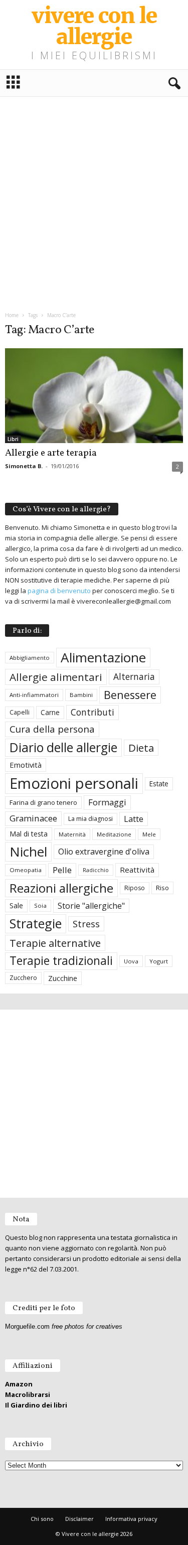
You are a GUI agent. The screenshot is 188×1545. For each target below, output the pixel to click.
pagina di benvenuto (59, 590)
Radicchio (96, 870)
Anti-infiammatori (34, 694)
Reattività (137, 870)
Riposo (134, 888)
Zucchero (23, 977)
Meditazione (114, 834)
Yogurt (158, 961)
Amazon (19, 1383)
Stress (86, 923)
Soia (40, 905)
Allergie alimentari (56, 677)
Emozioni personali (74, 783)
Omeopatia (26, 870)
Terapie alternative (55, 943)
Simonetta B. (24, 466)
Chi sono (42, 1518)
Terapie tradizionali (61, 960)
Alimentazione (103, 657)
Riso (162, 887)
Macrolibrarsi (27, 1394)
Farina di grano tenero (43, 802)
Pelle (62, 870)
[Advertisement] (94, 200)
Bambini (81, 694)
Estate (158, 783)
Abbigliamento (30, 657)
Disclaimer (79, 1518)
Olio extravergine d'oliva (103, 851)
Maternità (72, 834)
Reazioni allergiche (61, 888)
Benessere (130, 694)
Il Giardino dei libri (36, 1405)
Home (12, 315)
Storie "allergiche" (91, 905)
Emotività (26, 765)
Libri (13, 439)
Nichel (28, 851)
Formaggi (107, 802)
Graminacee (33, 818)
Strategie (36, 923)
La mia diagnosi (90, 818)
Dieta (141, 748)
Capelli (20, 712)
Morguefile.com (27, 1326)
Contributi (92, 712)
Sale (16, 905)
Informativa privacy (131, 1518)
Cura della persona (52, 729)
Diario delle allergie (63, 747)
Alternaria (134, 676)
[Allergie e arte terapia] (94, 395)
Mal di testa (29, 833)
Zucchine (62, 978)
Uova (131, 961)
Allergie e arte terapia (51, 453)
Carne (50, 712)
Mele (149, 834)
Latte (133, 818)
